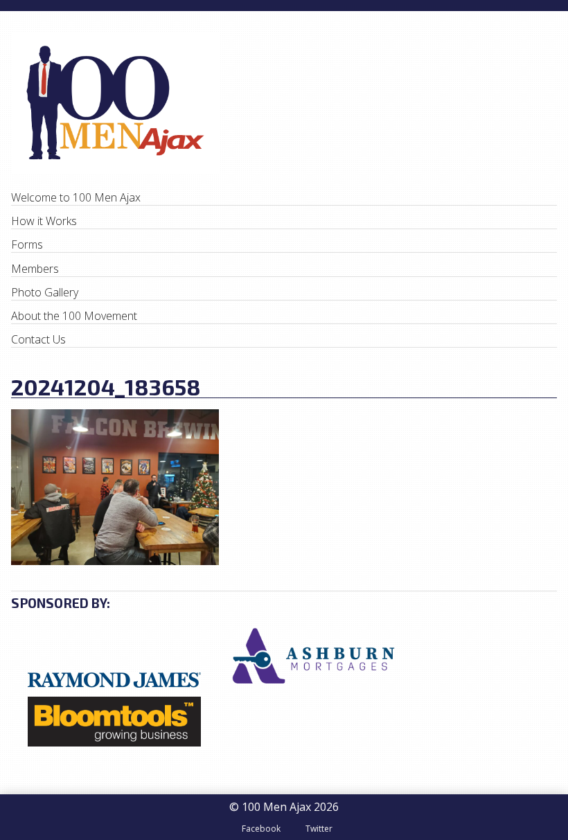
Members (35, 268)
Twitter (318, 828)
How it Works (44, 221)
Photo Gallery (44, 292)
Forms (27, 244)
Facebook (261, 828)
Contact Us (38, 339)
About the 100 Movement (74, 315)
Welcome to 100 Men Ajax (76, 197)
